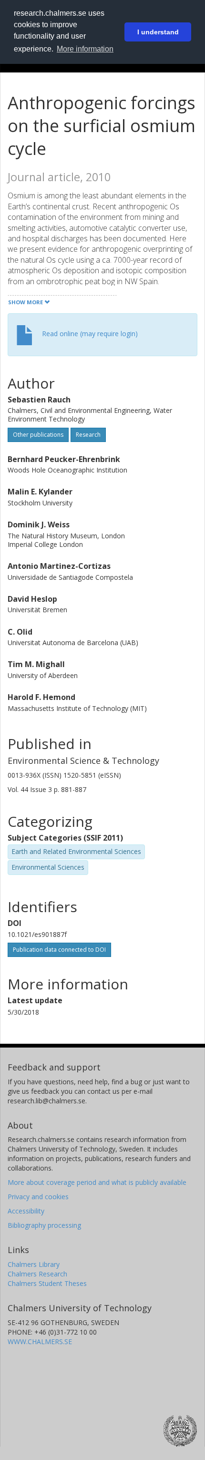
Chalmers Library (34, 1264)
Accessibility (26, 1210)
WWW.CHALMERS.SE (40, 1341)
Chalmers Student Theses (47, 1283)
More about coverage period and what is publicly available (97, 1182)
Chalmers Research (37, 1273)
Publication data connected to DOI (59, 950)
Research (88, 435)
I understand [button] (158, 32)
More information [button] (85, 49)
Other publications (38, 435)
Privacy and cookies (38, 1196)
